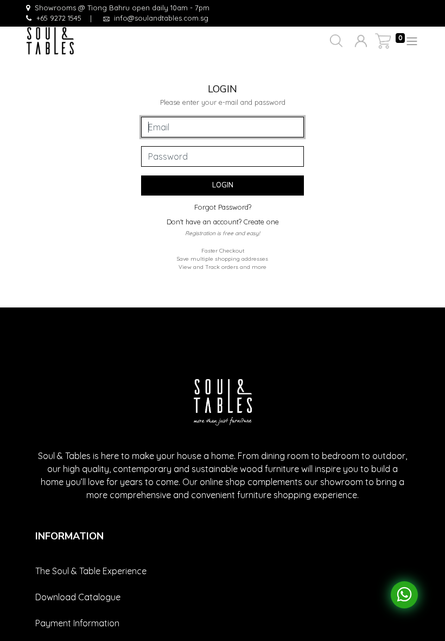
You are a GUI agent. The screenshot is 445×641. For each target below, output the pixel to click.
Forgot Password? (222, 207)
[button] (335, 41)
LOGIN (222, 185)
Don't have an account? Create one (223, 221)
